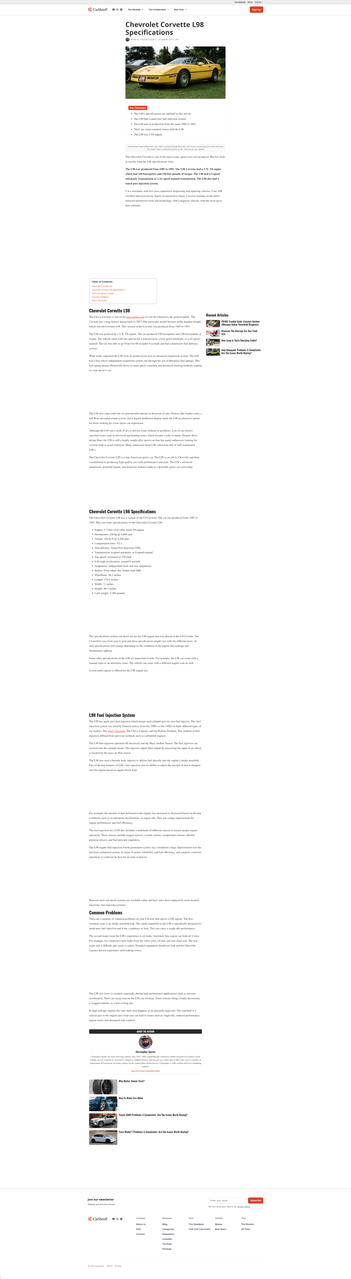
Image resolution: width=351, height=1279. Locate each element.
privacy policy (244, 1206)
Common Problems (100, 297)
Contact (258, 2)
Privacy (118, 1266)
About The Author (99, 300)
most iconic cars (135, 317)
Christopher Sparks (147, 39)
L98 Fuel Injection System (103, 293)
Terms (110, 1266)
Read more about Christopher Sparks (145, 1070)
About (250, 2)
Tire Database (240, 2)
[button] (136, 9)
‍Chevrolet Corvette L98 (102, 286)
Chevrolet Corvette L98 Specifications (108, 290)
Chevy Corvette (116, 731)
